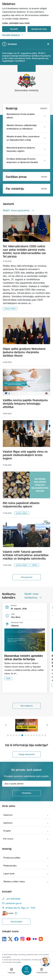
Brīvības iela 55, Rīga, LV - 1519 (20, 907)
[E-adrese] (7, 913)
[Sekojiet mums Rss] (41, 939)
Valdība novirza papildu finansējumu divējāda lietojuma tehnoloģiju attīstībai (25, 404)
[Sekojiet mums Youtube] (28, 939)
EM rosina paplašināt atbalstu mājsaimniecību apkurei (21, 504)
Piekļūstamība (10, 865)
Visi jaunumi (26, 577)
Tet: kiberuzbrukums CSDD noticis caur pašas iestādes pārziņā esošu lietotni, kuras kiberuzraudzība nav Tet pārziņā (24, 251)
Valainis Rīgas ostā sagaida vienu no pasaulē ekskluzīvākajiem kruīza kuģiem (25, 455)
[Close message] (48, 44)
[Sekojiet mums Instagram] (22, 939)
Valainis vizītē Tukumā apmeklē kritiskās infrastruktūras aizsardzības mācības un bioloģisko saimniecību (25, 555)
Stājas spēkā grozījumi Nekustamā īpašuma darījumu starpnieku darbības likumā (24, 352)
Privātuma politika (11, 857)
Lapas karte (9, 873)
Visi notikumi (26, 705)
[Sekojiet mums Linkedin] (4, 939)
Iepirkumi (7, 822)
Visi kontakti (16, 921)
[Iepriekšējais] (5, 725)
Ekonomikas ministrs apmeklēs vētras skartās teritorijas (23, 657)
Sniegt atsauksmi (27, 754)
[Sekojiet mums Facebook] (16, 939)
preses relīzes (10, 308)
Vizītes (34, 565)
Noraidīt (14, 29)
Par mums (8, 838)
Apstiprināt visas (39, 29)
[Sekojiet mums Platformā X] (10, 939)
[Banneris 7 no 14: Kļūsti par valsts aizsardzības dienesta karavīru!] (26, 725)
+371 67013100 (13, 899)
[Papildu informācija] (16, 913)
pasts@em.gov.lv (13, 903)
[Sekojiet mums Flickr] (35, 939)
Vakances (7, 815)
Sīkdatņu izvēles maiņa (14, 881)
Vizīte (8, 678)
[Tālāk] (47, 725)
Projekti (7, 830)
